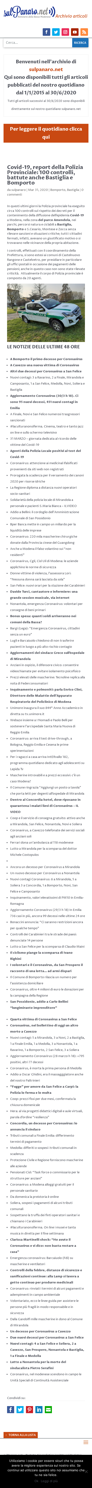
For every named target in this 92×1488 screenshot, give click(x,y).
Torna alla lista (22, 1435)
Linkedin (38, 1409)
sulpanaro (18, 190)
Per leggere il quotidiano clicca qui (46, 133)
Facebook (10, 1409)
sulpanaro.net (46, 69)
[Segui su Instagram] (65, 32)
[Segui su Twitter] (56, 32)
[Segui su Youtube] (75, 32)
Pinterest (29, 1409)
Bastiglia (73, 190)
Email (48, 1409)
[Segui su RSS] (84, 32)
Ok (36, 1481)
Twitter (20, 1409)
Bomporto (57, 190)
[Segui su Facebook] (46, 32)
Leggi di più (49, 1481)
